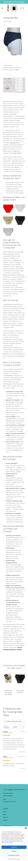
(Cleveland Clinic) (15, 142)
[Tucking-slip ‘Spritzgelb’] (8, 680)
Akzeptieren (14, 847)
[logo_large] (14, 5)
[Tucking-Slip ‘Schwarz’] (20, 680)
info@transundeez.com (10, 801)
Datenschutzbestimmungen (14, 858)
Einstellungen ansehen (14, 855)
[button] (26, 828)
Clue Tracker (17, 153)
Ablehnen (14, 851)
